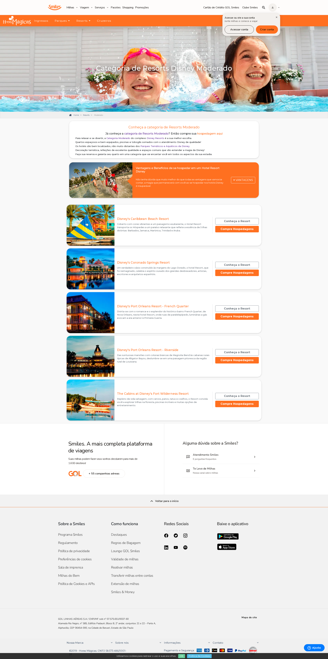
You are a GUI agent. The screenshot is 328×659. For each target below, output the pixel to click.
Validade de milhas (124, 559)
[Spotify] (185, 547)
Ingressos (41, 20)
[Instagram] (185, 535)
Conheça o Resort (237, 221)
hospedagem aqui (210, 133)
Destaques (119, 534)
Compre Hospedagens (237, 229)
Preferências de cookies (75, 559)
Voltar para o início (167, 501)
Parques (61, 20)
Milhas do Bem (69, 575)
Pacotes (116, 7)
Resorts (81, 20)
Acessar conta (239, 29)
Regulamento (68, 543)
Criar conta (267, 29)
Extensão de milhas (125, 583)
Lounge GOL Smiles (125, 551)
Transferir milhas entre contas (132, 575)
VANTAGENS (243, 180)
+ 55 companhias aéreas (104, 473)
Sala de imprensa (70, 567)
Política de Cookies (199, 656)
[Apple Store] (243, 548)
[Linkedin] (166, 547)
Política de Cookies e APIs (76, 583)
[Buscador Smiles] (263, 7)
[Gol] (75, 473)
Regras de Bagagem (126, 543)
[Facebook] (166, 535)
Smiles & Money (122, 592)
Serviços (100, 7)
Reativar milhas (122, 567)
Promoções (142, 7)
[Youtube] (176, 547)
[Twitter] (176, 535)
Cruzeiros (104, 20)
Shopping (127, 7)
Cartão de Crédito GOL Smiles (221, 7)
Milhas (70, 7)
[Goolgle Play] (243, 537)
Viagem (84, 7)
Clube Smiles (250, 7)
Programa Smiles (70, 534)
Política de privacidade (74, 551)
